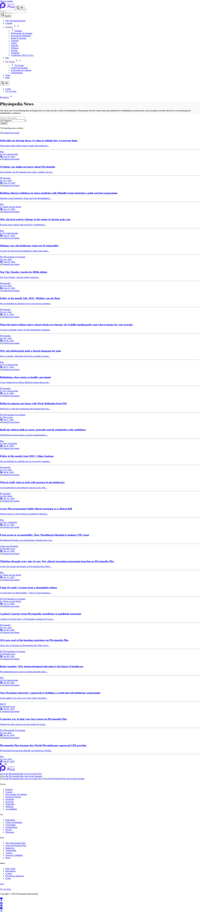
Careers (8, 853)
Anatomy (15, 40)
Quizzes (14, 50)
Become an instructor (14, 876)
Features (9, 27)
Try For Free (10, 91)
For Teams (10, 61)
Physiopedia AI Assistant (21, 33)
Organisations (17, 73)
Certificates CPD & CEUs (22, 55)
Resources (4, 97)
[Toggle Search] (19, 8)
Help (7, 77)
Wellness (15, 48)
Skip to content (6, 1)
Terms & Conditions (14, 855)
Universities (10, 825)
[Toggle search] (4, 83)
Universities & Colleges (21, 70)
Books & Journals (18, 38)
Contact (8, 873)
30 (5, 764)
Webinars (9, 806)
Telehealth (9, 804)
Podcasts (14, 45)
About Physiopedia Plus (15, 845)
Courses (8, 23)
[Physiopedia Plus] (7, 8)
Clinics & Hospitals (19, 68)
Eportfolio (15, 53)
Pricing (8, 830)
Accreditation (11, 809)
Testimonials (10, 850)
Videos (14, 43)
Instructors (9, 848)
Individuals (10, 820)
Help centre (10, 868)
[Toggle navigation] (26, 9)
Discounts (9, 832)
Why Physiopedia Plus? (15, 21)
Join (7, 58)
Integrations (10, 871)
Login (8, 89)
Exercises (9, 802)
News (7, 75)
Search (7, 16)
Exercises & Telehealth (21, 36)
